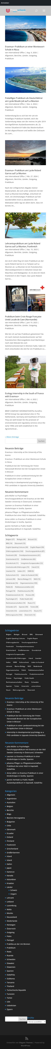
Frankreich (11, 555)
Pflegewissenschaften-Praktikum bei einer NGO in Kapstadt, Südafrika (24, 766)
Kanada (10, 875)
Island (9, 860)
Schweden (11, 607)
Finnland (10, 841)
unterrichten (25, 611)
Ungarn (13, 894)
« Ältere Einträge (12, 437)
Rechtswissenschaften (15, 603)
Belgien (10, 539)
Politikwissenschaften (24, 587)
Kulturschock (12, 575)
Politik (9, 587)
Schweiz (13, 890)
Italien (21, 571)
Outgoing (33, 55)
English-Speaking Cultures (17, 547)
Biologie (21, 539)
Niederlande (12, 583)
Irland (35, 567)
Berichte (17, 55)
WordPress (25, 1045)
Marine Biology (24, 579)
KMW (31, 571)
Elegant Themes (26, 1042)
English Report (37, 547)
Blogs (9, 814)
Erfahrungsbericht (14, 551)
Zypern (10, 1009)
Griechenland (12, 559)
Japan (9, 868)
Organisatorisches (28, 583)
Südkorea (11, 978)
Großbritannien (28, 559)
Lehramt (10, 579)
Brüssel (32, 539)
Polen (9, 936)
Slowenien (11, 967)
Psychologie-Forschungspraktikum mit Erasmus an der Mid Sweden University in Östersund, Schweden (24, 498)
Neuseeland (12, 917)
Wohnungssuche (14, 615)
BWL (9, 543)
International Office (17, 52)
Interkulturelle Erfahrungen (17, 567)
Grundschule (12, 563)
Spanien (23, 607)
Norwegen (11, 925)
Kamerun (10, 872)
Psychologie (11, 599)
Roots (31, 603)
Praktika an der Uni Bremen (18, 944)
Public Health (26, 599)
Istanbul (10, 571)
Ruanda (10, 955)
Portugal (10, 591)
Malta (9, 909)
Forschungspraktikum (35, 551)
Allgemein (9, 55)
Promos (30, 595)
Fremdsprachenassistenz (29, 555)
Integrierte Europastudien (32, 563)
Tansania (10, 982)
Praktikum (9, 58)
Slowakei (10, 963)
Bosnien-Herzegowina (16, 818)
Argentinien (12, 798)
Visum (37, 611)
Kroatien (10, 883)
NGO (37, 579)
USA (8, 1002)
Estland (10, 837)
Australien (11, 802)
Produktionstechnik (14, 595)
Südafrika (11, 975)
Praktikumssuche (25, 591)
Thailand (10, 986)
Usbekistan (11, 1005)
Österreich (30, 615)
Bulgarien (11, 822)
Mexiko (10, 913)
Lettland (10, 901)
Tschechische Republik (16, 990)
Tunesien (10, 994)
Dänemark (20, 543)
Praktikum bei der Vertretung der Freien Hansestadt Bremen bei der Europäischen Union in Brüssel (25, 469)
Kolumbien (11, 879)
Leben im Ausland (29, 575)
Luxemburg (11, 905)
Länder (25, 55)
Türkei (34, 607)
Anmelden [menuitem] (5, 3)
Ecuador (10, 833)
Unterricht (11, 611)
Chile (9, 825)
